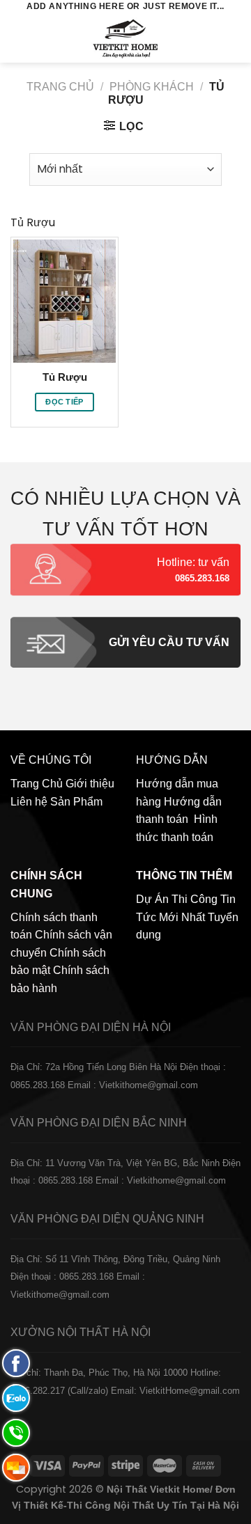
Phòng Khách (151, 87)
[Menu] (18, 38)
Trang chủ (60, 87)
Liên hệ (28, 802)
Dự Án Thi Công (177, 899)
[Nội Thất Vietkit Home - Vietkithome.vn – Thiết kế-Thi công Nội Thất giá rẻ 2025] (126, 38)
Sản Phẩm (76, 802)
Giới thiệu (90, 784)
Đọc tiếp (64, 402)
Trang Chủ (36, 784)
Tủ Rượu (65, 377)
